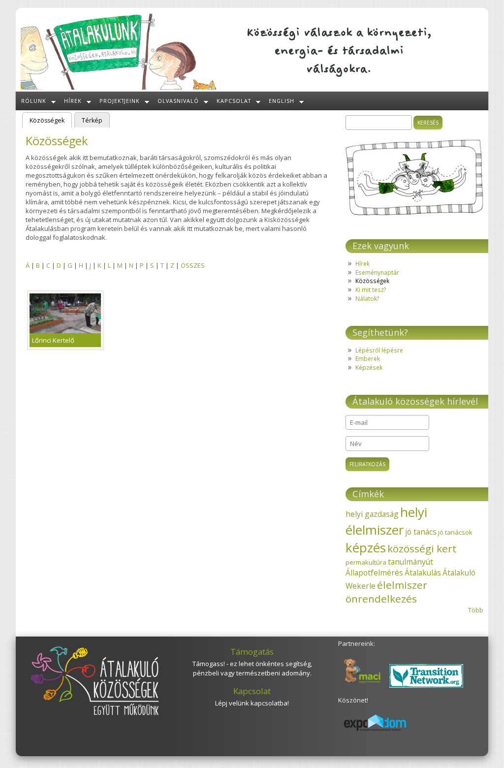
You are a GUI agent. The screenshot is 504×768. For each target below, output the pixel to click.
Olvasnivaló (178, 100)
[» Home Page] (119, 87)
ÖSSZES (193, 265)
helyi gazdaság (372, 514)
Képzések (368, 367)
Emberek (367, 358)
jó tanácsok (455, 532)
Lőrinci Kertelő (53, 340)
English (281, 100)
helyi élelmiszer (386, 521)
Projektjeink (119, 100)
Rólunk (33, 100)
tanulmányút (410, 561)
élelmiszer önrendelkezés (386, 592)
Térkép (92, 120)
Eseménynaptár (377, 272)
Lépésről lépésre (379, 350)
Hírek (73, 100)
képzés (366, 547)
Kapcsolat (234, 100)
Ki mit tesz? (370, 289)
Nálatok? (367, 298)
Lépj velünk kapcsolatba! (252, 703)
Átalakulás (423, 572)
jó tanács (421, 531)
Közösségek (51, 120)
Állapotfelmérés (374, 572)
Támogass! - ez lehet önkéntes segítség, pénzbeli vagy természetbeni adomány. (252, 668)
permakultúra (366, 562)
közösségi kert (422, 548)
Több (475, 610)
